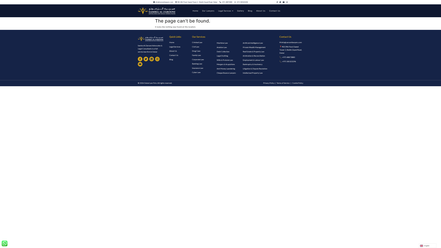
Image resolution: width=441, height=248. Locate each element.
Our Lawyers (208, 11)
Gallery (240, 11)
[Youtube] (140, 64)
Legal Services (224, 11)
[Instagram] (287, 2)
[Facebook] (277, 2)
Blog (250, 11)
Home (195, 11)
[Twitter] (280, 2)
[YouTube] (284, 2)
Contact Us (274, 11)
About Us (260, 11)
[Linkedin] (151, 59)
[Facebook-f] (140, 59)
